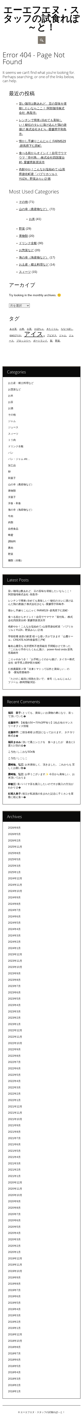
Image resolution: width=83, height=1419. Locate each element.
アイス (33, 333)
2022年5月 (14, 1074)
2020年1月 (14, 1252)
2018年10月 (15, 1340)
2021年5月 (14, 1150)
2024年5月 (14, 922)
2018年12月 (15, 1334)
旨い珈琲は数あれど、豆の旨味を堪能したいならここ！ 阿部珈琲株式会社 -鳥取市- (43, 108)
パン (10, 452)
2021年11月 (15, 1112)
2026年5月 (14, 834)
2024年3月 (14, 935)
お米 (32, 219)
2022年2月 (14, 1093)
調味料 (12, 541)
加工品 (12, 465)
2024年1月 (14, 948)
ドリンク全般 (28, 243)
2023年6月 (14, 992)
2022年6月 (14, 1068)
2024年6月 (14, 916)
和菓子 (12, 478)
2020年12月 (15, 1182)
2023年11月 (15, 960)
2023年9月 (14, 973)
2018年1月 (14, 1391)
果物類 (23, 236)
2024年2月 (14, 941)
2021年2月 (14, 1169)
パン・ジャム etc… (19, 459)
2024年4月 (14, 929)
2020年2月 (14, 1245)
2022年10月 (15, 1043)
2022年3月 (14, 1087)
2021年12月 (15, 1106)
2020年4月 (14, 1233)
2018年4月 (14, 1372)
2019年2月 (14, 1321)
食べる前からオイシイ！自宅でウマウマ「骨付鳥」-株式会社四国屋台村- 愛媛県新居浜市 (43, 157)
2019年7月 (14, 1290)
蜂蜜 (10, 534)
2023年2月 (14, 1017)
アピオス (51, 335)
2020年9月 (14, 1201)
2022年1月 (14, 1100)
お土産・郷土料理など (34, 264)
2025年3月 (14, 865)
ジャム (62, 335)
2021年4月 (14, 1157)
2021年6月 (14, 1144)
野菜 (22, 228)
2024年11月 (15, 884)
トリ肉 (12, 439)
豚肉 (10, 547)
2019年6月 (14, 1296)
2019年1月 (14, 1328)
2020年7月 (14, 1214)
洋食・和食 (14, 503)
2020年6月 (14, 1220)
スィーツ (25, 271)
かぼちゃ (39, 329)
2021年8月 (14, 1131)
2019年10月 (15, 1271)
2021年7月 (14, 1138)
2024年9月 (14, 897)
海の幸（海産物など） (34, 257)
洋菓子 (12, 497)
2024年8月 (14, 903)
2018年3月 (14, 1378)
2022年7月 (14, 1062)
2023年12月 (15, 954)
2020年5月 (14, 1226)
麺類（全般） (15, 560)
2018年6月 (14, 1359)
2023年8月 (14, 979)
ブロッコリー (23, 340)
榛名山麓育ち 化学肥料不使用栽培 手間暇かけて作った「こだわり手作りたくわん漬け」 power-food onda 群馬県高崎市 (40, 649)
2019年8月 (14, 1283)
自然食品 (13, 528)
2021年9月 (14, 1125)
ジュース (13, 427)
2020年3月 (14, 1239)
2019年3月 (14, 1315)
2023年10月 (15, 967)
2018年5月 (14, 1366)
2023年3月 (14, 1011)
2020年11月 (15, 1188)
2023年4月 (14, 1005)
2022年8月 (14, 1055)
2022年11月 (15, 1036)
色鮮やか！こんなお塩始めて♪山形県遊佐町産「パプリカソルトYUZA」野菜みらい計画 (42, 174)
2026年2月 (14, 840)
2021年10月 (15, 1119)
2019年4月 (14, 1309)
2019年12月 (15, 1258)
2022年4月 (14, 1081)
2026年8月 (14, 827)
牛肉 (10, 516)
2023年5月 (14, 998)
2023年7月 (14, 986)
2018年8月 (14, 1347)
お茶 (29, 329)
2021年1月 (14, 1176)
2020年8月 (14, 1207)
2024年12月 (15, 878)
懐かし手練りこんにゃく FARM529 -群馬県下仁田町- (38, 610)
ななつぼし (67, 329)
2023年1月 (14, 1024)
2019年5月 (14, 1302)
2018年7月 (14, 1353)
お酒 (10, 408)
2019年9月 (14, 1277)
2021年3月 (14, 1163)
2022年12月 (15, 1030)
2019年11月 (15, 1264)
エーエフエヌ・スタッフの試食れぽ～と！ (41, 18)
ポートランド (40, 340)
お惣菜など (26, 250)
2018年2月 (14, 1385)
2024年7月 (14, 910)
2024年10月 (15, 891)
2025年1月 (14, 872)
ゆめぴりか (15, 335)
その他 (23, 202)
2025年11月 (15, 846)
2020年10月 (15, 1195)
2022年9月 (14, 1049)
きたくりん (52, 329)
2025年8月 (14, 853)
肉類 (10, 522)
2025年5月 (14, 859)
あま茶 (13, 329)
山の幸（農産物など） (34, 209)
